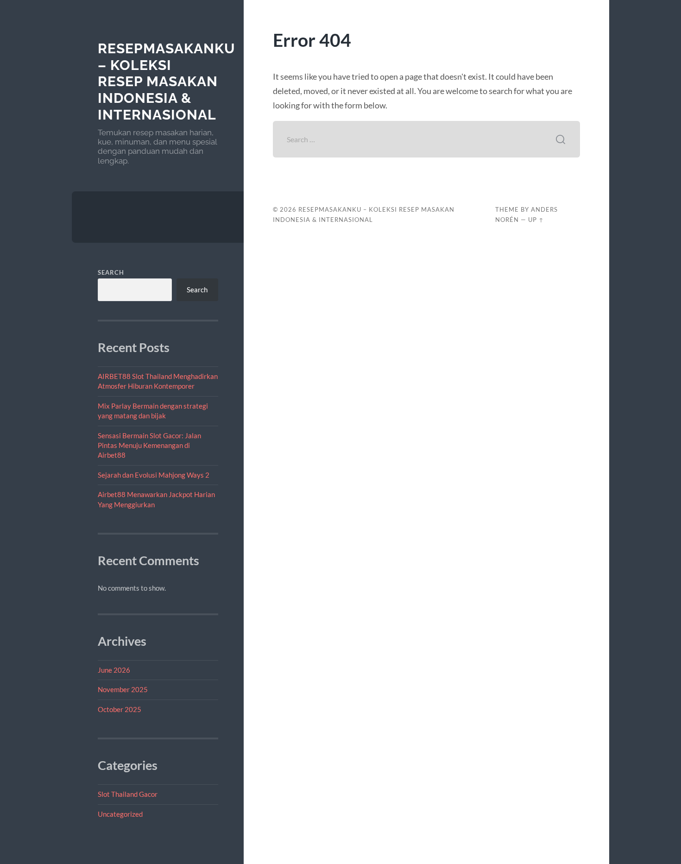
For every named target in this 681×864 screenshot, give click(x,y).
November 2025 (123, 689)
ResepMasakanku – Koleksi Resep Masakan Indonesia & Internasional (166, 81)
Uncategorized (120, 814)
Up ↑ (536, 219)
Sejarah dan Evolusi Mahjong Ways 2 (153, 475)
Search (111, 272)
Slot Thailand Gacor (128, 794)
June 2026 (114, 670)
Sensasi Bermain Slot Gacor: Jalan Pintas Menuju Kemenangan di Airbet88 (149, 445)
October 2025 (119, 709)
